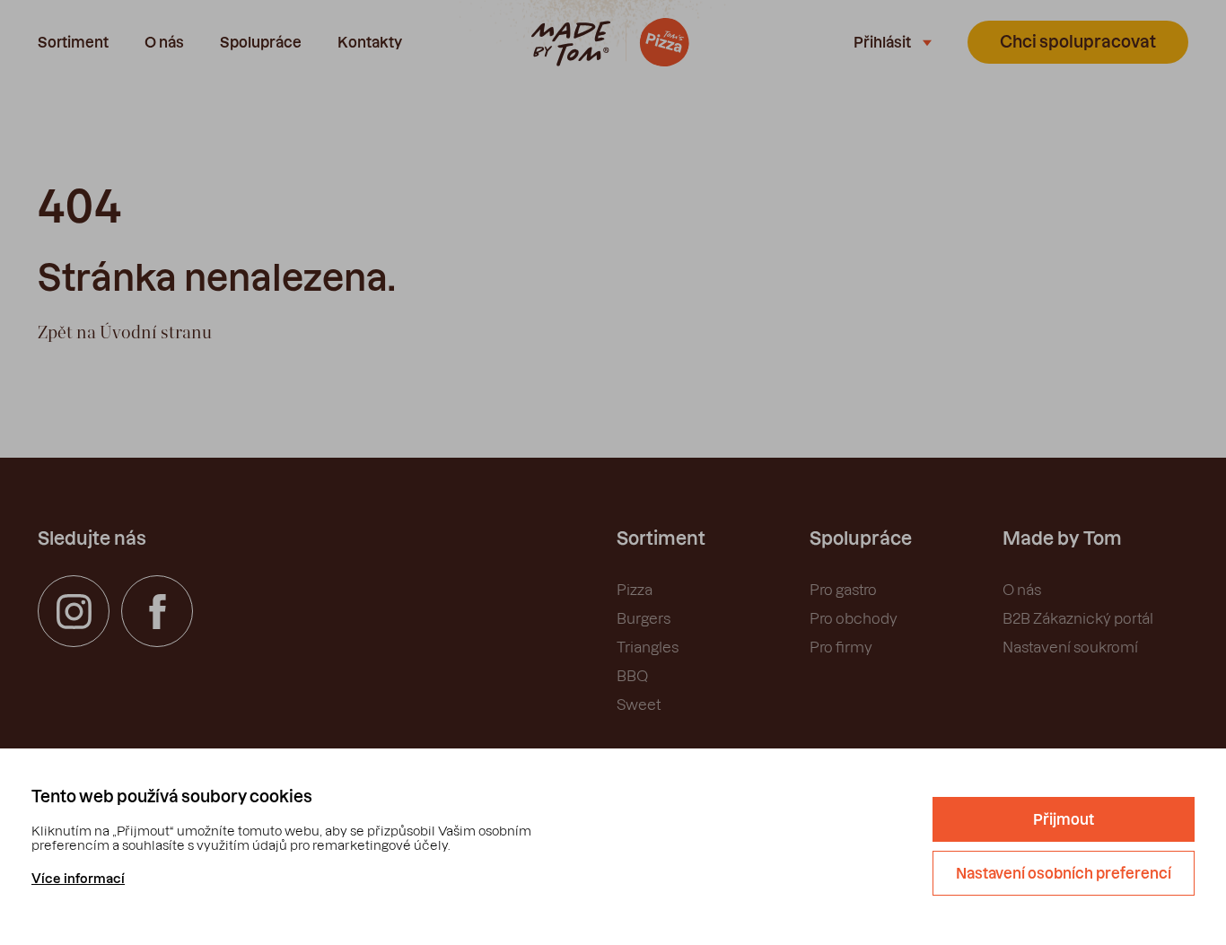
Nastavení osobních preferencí (1063, 873)
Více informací (78, 878)
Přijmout (1063, 819)
